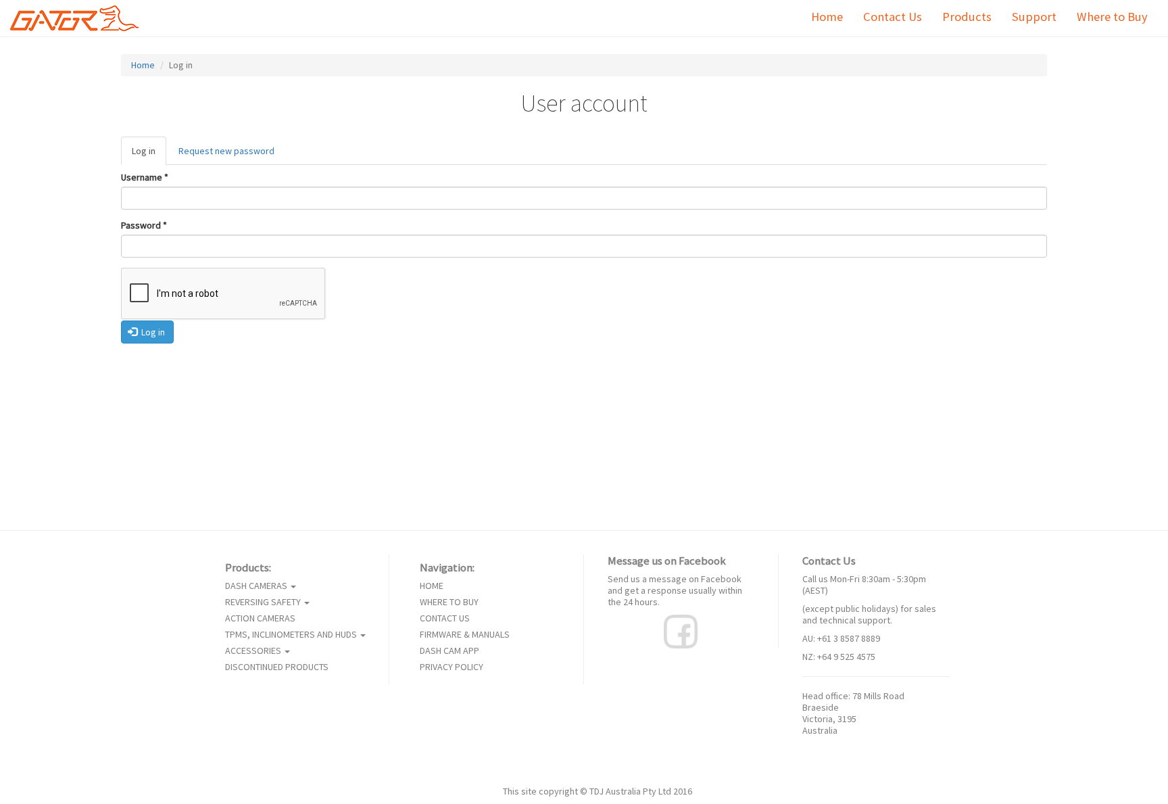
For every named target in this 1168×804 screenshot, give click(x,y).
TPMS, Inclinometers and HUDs (292, 634)
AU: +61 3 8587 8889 (841, 638)
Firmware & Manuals (465, 634)
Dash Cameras (257, 586)
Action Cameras (260, 618)
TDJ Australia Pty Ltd (630, 791)
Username (144, 177)
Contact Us (892, 16)
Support (1034, 16)
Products (967, 16)
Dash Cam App (449, 651)
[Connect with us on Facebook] (681, 630)
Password (144, 225)
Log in (149, 155)
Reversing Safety (264, 602)
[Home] (79, 18)
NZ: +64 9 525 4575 (838, 657)
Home (827, 16)
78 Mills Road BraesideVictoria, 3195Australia (853, 713)
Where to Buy (1112, 16)
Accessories (254, 651)
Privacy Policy (451, 667)
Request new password (226, 151)
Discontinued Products (276, 667)
